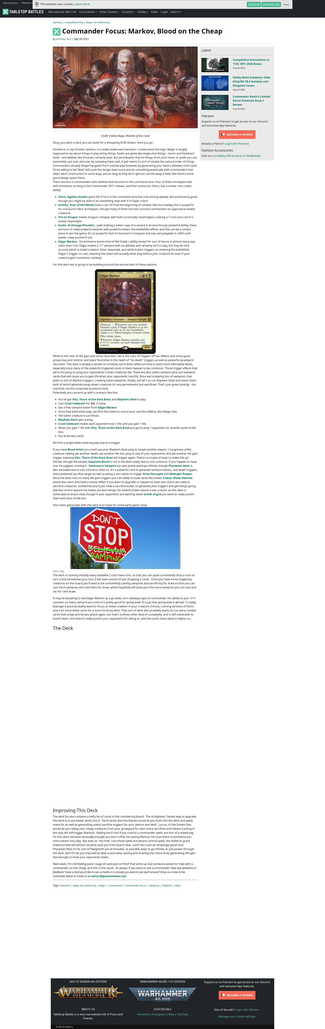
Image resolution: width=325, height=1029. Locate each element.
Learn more (81, 4)
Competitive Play (73, 22)
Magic (102, 885)
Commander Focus (135, 885)
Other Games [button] (108, 12)
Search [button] (175, 12)
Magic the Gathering (98, 22)
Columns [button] (127, 12)
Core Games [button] (87, 12)
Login (164, 12)
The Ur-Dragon (68, 217)
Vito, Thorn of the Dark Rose (91, 399)
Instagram (159, 1014)
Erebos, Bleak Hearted (177, 478)
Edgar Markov (68, 241)
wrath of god (152, 494)
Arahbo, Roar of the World (75, 205)
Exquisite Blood (99, 462)
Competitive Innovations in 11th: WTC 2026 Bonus (251, 62)
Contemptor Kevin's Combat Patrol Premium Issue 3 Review (251, 101)
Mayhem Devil (127, 399)
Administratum (10, 2)
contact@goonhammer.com (108, 876)
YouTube (182, 1014)
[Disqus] (162, 932)
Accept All (253, 4)
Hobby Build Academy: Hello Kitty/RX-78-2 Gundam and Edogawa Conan (251, 81)
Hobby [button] (142, 12)
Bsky (171, 1014)
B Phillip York (63, 39)
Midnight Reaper (180, 474)
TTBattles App (28, 2)
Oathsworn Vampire (102, 466)
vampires (154, 885)
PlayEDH (167, 885)
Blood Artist (76, 449)
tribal (177, 885)
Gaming (57, 22)
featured (65, 885)
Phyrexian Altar (179, 466)
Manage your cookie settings (237, 1016)
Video (154, 12)
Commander (116, 885)
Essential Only (271, 4)
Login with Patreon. (237, 143)
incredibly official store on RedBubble (237, 156)
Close (286, 4)
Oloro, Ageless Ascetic (73, 197)
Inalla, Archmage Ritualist (76, 225)
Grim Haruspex (153, 474)
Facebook (143, 1014)
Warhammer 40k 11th (62, 12)
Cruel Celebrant (74, 403)
